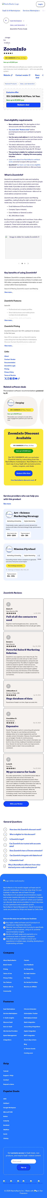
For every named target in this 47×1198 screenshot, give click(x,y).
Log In (40, 4)
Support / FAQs (8, 1075)
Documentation (9, 362)
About (6, 356)
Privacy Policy (9, 372)
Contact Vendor (9, 359)
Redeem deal (23, 105)
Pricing (6, 369)
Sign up (23, 1167)
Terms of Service (10, 375)
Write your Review (16, 804)
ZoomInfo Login (9, 366)
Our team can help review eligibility (28, 165)
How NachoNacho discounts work (22, 480)
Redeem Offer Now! (23, 473)
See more (7, 504)
